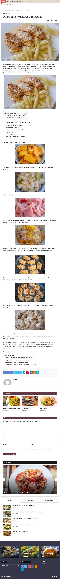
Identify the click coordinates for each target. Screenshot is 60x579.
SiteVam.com (14, 576)
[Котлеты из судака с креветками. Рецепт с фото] (7, 507)
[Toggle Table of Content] (24, 113)
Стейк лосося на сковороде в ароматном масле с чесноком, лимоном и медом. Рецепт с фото (29, 492)
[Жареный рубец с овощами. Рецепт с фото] (48, 401)
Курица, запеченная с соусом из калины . (17, 360)
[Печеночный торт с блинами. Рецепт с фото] (30, 401)
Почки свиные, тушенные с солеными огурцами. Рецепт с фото (11, 407)
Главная (6, 10)
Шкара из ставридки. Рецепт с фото (21, 531)
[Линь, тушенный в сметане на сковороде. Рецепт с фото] (7, 527)
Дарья (15, 379)
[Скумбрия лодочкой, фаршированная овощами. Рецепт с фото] (7, 514)
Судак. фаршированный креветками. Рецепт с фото (25, 518)
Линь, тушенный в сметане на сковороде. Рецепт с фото (20, 1)
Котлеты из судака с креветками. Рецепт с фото (23, 505)
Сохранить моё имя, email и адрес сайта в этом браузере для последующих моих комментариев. (28, 449)
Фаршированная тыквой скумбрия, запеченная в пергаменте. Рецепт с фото (48, 555)
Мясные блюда (12, 10)
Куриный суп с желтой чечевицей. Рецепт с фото (10, 555)
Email (5, 444)
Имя (4, 439)
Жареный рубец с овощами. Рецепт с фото (46, 407)
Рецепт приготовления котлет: (15, 117)
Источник (6, 352)
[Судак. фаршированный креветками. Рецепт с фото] (7, 520)
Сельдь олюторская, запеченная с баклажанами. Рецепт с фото (29, 555)
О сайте (43, 561)
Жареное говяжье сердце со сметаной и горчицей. (20, 357)
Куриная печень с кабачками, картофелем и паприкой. (21, 364)
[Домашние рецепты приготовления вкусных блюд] (8, 4)
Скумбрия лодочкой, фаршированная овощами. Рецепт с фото (27, 512)
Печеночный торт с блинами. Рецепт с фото (28, 407)
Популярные (29, 500)
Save (28, 371)
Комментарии (49, 500)
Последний (10, 500)
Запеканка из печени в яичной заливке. (17, 362)
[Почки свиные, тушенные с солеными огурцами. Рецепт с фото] (11, 401)
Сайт (32, 444)
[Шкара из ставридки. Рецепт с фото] (7, 533)
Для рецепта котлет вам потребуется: (17, 115)
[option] (30, 479)
